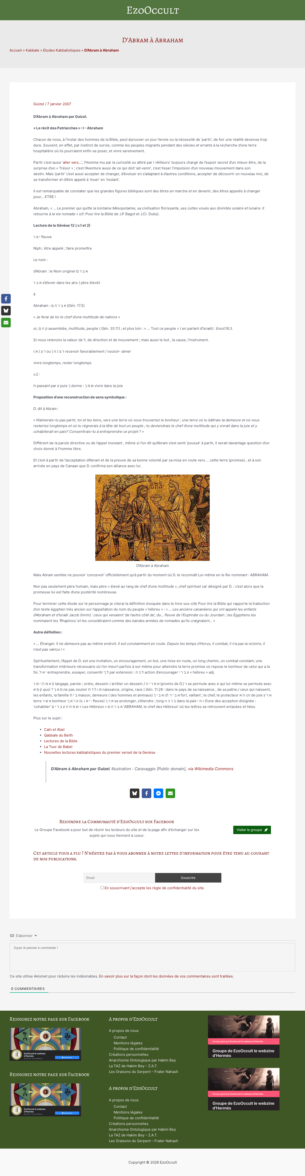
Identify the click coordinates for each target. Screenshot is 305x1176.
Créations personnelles (128, 1054)
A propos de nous (124, 1030)
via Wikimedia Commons (211, 768)
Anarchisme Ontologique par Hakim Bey (142, 1060)
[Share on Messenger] (158, 793)
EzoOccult (152, 10)
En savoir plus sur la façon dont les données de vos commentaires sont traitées (166, 976)
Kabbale (32, 50)
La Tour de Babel (58, 746)
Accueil (16, 50)
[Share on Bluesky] (134, 793)
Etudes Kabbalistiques (62, 50)
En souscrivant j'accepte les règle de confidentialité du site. (155, 888)
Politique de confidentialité (136, 1048)
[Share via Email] (170, 793)
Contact (120, 1037)
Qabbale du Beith (58, 735)
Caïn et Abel (54, 729)
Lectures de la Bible (60, 741)
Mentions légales (128, 1043)
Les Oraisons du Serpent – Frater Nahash (143, 1071)
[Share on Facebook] (146, 793)
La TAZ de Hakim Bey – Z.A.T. (133, 1066)
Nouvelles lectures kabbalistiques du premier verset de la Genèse (99, 752)
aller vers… (72, 162)
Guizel (38, 104)
